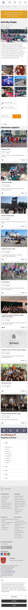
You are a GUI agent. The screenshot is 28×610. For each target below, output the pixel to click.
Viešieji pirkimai (5, 527)
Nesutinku (14, 601)
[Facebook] (2, 554)
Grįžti (5, 124)
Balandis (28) (8, 456)
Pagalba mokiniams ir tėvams (19, 507)
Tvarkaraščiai (7, 489)
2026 (6, 443)
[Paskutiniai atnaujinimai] (15, 2)
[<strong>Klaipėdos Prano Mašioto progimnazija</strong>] (3, 2)
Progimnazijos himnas (6, 504)
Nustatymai (14, 596)
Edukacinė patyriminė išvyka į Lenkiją (11, 413)
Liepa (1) (7, 449)
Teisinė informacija (19, 535)
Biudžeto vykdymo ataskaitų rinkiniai (8, 520)
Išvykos (15, 6)
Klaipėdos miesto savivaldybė (16, 560)
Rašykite (4, 547)
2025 (6, 466)
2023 (6, 474)
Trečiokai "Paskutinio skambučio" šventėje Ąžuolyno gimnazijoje (12, 316)
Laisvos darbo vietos (19, 521)
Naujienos (8, 6)
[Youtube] (5, 554)
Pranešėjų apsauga (19, 530)
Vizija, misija (4, 499)
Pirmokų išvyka (5, 282)
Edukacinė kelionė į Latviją (8, 248)
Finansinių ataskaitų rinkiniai (8, 522)
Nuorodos (17, 519)
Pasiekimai (4, 501)
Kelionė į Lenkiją (6, 149)
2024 (6, 470)
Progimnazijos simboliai (7, 503)
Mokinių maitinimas (19, 509)
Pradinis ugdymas (19, 498)
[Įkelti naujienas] (9, 2)
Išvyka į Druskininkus (7, 182)
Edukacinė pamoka (6, 383)
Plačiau (22, 160)
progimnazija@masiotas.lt (9, 571)
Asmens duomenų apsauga (21, 522)
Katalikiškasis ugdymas (20, 501)
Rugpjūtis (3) (8, 447)
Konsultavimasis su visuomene (19, 525)
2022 (6, 478)
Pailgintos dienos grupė (20, 503)
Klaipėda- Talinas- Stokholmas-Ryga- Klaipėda (14, 349)
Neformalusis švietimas (20, 504)
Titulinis (2, 6)
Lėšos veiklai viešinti (6, 524)
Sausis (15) (7, 462)
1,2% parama (4, 529)
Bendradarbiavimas (6, 506)
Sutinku (14, 605)
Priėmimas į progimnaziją (7, 508)
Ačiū (16, 116)
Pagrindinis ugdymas (19, 496)
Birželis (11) (8, 451)
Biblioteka (17, 513)
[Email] (8, 554)
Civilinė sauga (18, 534)
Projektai (3, 525)
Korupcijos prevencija (19, 532)
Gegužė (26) (8, 453)
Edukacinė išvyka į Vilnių (8, 215)
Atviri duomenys (18, 537)
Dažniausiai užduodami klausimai (20, 528)
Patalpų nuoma (18, 511)
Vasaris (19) (8, 460)
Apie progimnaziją (5, 496)
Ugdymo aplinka (5, 498)
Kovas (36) (7, 458)
